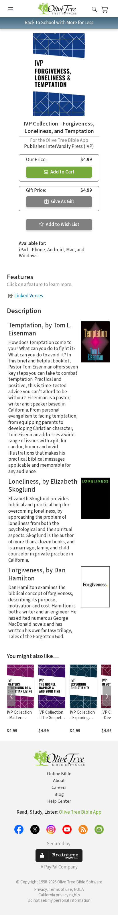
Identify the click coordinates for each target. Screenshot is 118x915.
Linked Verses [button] (28, 295)
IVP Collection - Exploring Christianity (82, 717)
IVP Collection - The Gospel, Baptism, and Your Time (50, 720)
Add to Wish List (62, 224)
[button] (94, 10)
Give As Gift (62, 201)
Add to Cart (62, 172)
